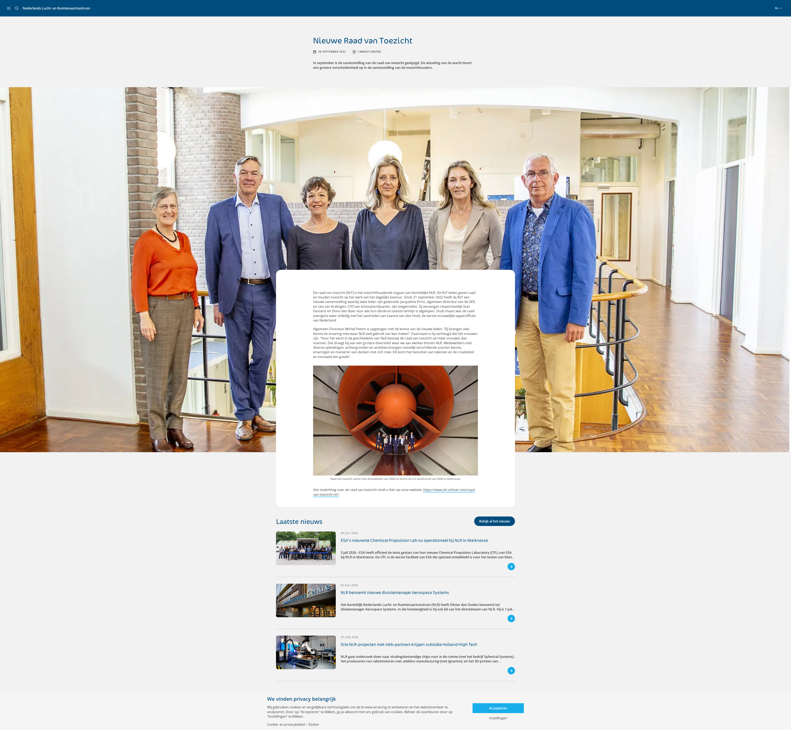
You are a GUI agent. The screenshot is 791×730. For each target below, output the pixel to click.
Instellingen (498, 718)
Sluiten (313, 724)
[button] (17, 8)
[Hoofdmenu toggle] (9, 8)
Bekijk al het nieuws (494, 521)
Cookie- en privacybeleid (286, 724)
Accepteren (498, 708)
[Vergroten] (472, 371)
